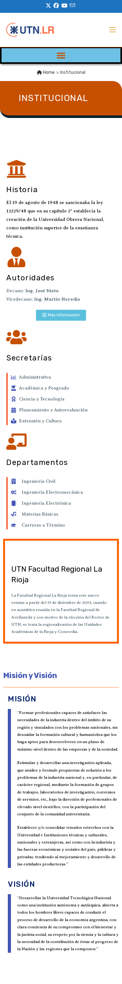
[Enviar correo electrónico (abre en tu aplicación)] (72, 5)
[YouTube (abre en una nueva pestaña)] (64, 5)
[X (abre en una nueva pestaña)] (49, 5)
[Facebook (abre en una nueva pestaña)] (56, 5)
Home (48, 72)
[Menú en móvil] (112, 30)
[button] (61, 55)
